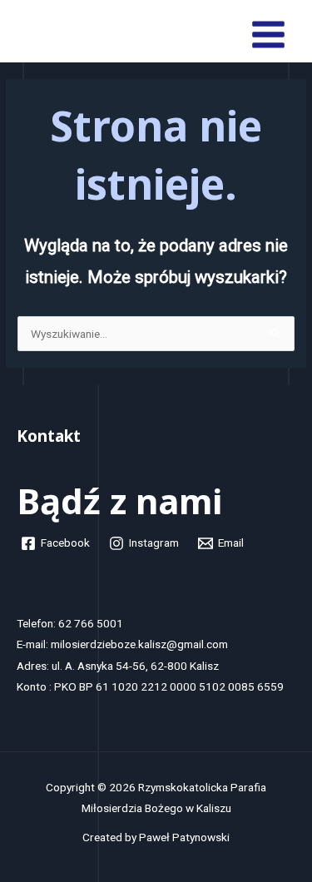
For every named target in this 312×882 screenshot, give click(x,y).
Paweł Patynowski (184, 837)
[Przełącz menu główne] (268, 34)
